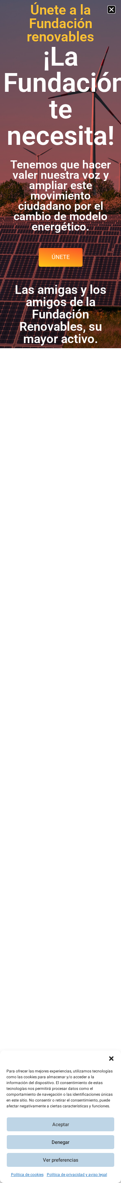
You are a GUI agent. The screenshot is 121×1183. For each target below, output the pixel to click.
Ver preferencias (60, 1160)
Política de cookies (27, 1175)
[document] (60, 591)
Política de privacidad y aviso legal (77, 1175)
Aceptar (60, 1124)
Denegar (60, 1142)
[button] (111, 1058)
